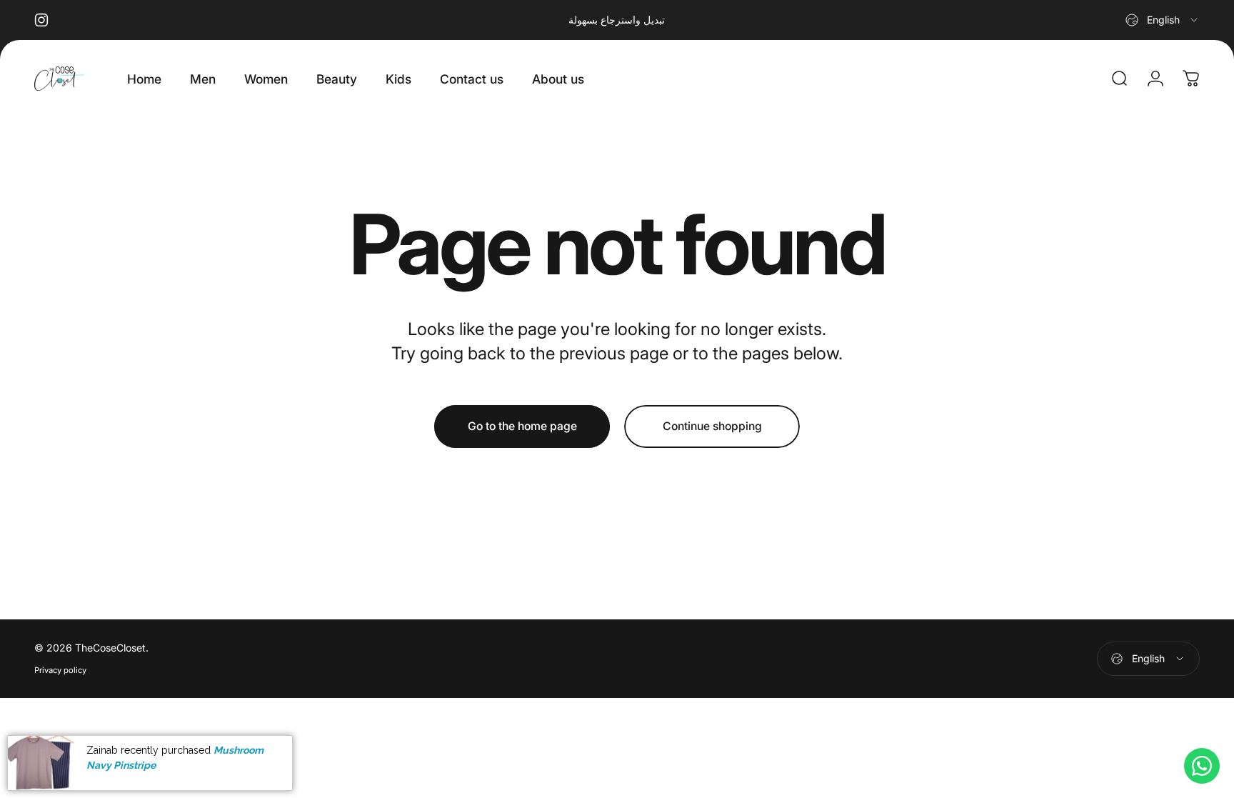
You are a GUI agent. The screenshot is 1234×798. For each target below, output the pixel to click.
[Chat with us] (1202, 766)
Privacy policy (60, 670)
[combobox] (1162, 20)
